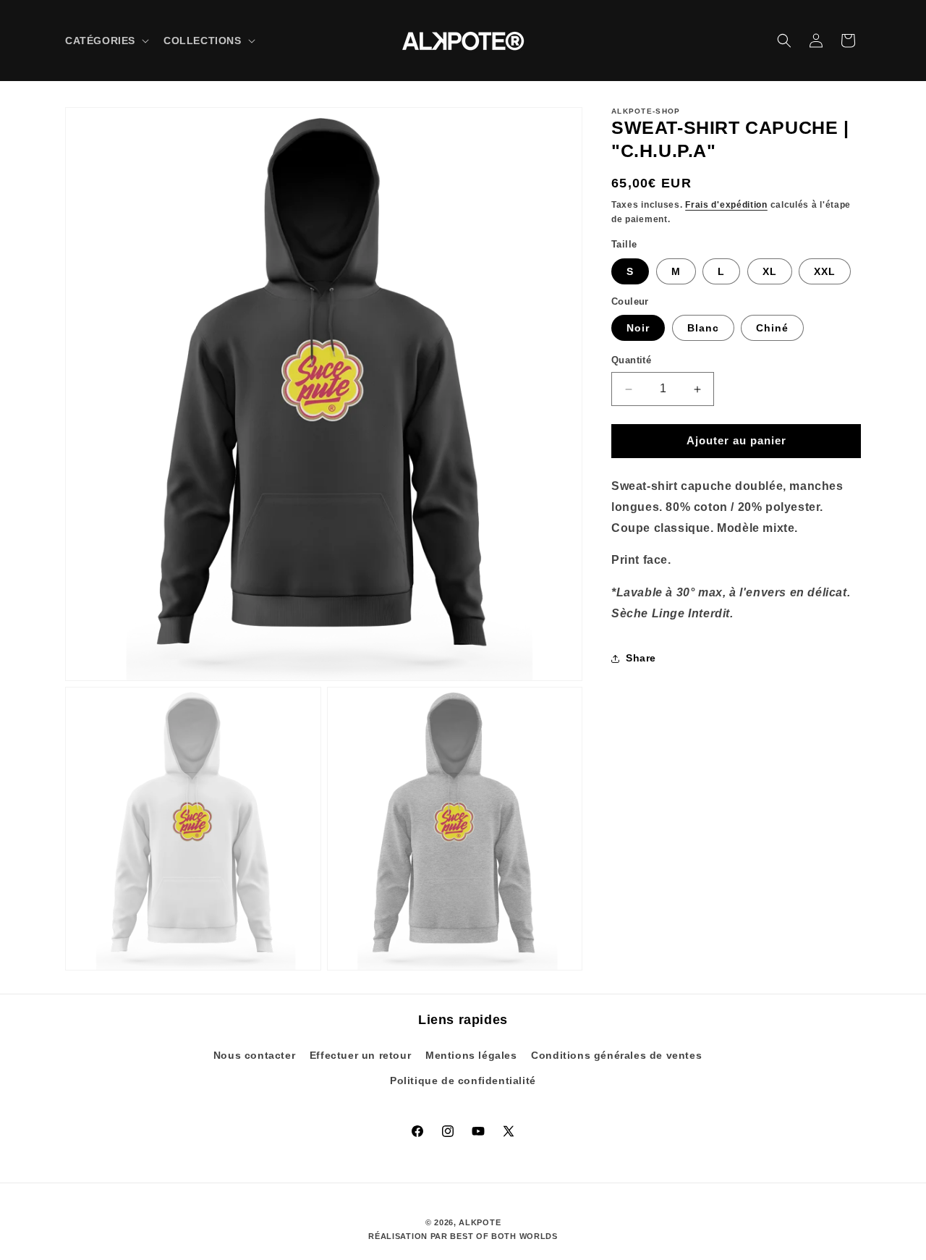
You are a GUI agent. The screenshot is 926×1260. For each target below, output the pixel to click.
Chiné (772, 328)
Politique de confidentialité (463, 1081)
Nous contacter (254, 1055)
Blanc (703, 328)
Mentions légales (471, 1055)
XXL (825, 271)
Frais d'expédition (726, 205)
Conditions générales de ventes (616, 1055)
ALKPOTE (480, 1222)
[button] (105, 40)
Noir (638, 328)
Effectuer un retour (360, 1055)
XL (770, 271)
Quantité (631, 360)
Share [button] (641, 658)
